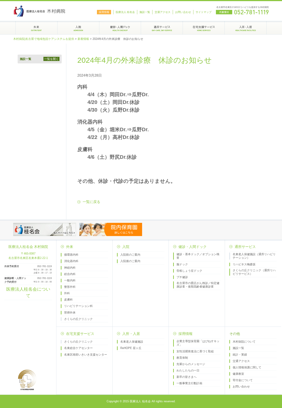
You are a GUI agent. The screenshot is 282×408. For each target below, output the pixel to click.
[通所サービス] (162, 27)
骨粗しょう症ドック (189, 270)
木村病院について (244, 341)
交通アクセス (163, 12)
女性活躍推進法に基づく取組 (195, 351)
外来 (69, 247)
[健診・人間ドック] (120, 27)
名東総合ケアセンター (78, 348)
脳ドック (182, 264)
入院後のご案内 (130, 261)
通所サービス (245, 247)
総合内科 (70, 274)
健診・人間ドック (192, 247)
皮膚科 (68, 299)
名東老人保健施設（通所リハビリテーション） (254, 256)
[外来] (36, 27)
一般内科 (70, 280)
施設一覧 (144, 12)
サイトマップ (204, 12)
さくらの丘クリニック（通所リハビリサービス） (254, 272)
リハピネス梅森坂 (244, 264)
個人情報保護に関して (247, 367)
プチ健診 (182, 277)
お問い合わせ (183, 12)
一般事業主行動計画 (189, 383)
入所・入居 (131, 334)
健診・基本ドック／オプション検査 (197, 256)
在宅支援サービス (80, 334)
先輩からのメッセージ (190, 364)
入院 (125, 247)
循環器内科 (71, 254)
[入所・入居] (245, 27)
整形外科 (70, 286)
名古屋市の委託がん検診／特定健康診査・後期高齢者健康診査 (197, 284)
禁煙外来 (70, 312)
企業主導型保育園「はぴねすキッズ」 (197, 343)
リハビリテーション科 (78, 306)
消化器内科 (71, 261)
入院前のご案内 (130, 254)
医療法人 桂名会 (125, 12)
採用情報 (104, 12)
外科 (67, 293)
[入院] (78, 27)
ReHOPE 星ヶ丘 (130, 348)
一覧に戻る (91, 202)
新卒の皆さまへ (186, 376)
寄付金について (243, 380)
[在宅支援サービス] (203, 27)
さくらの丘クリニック (78, 319)
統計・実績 (240, 354)
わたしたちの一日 (187, 370)
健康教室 (238, 373)
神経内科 (70, 267)
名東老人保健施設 (131, 341)
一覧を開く (51, 59)
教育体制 (182, 357)
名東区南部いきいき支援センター (85, 354)
